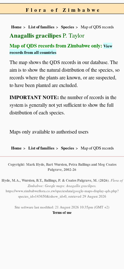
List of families (41, 27)
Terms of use (62, 212)
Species (67, 27)
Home (16, 27)
